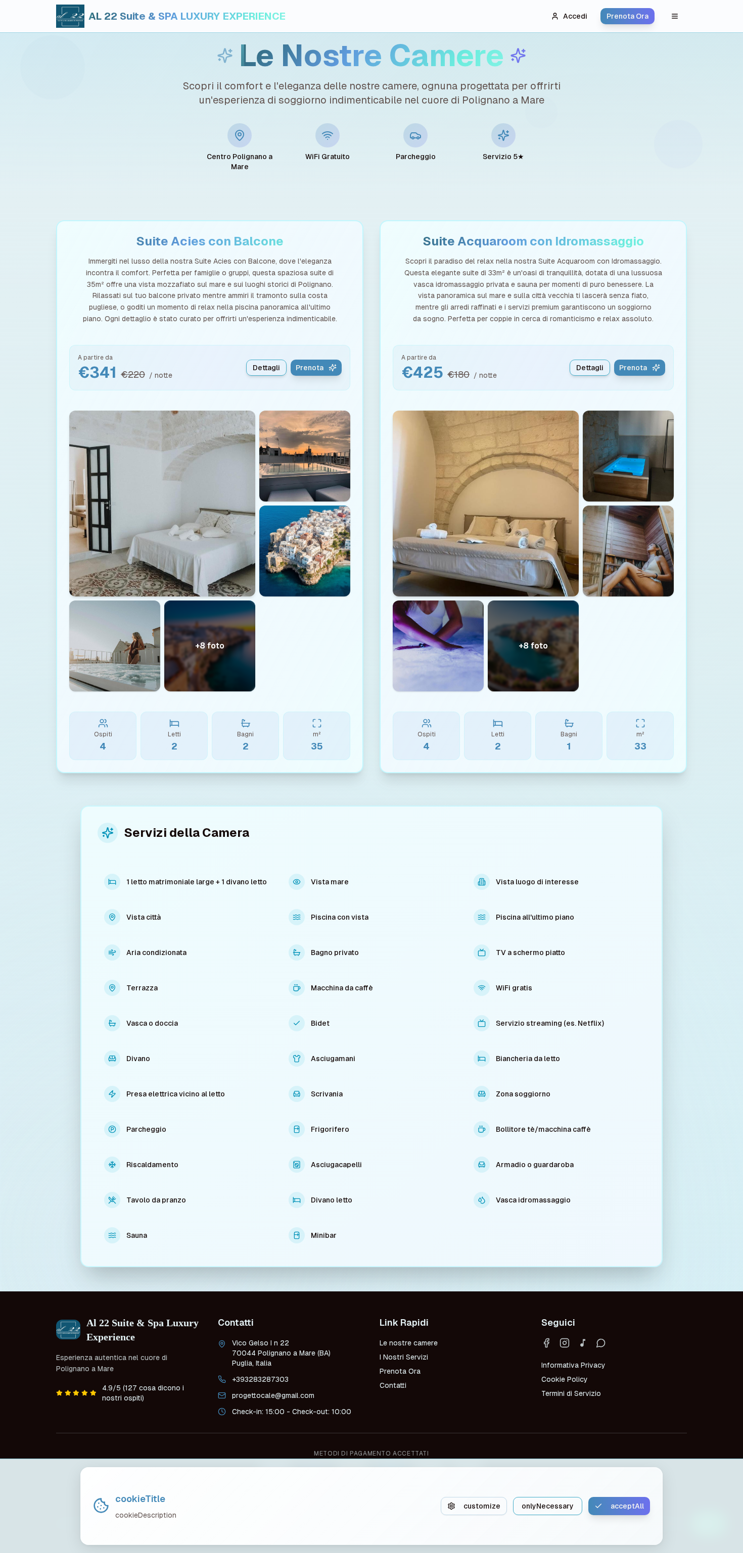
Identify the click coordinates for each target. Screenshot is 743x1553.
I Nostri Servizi (404, 1357)
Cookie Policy (564, 1379)
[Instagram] (565, 1343)
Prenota (309, 368)
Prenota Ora (627, 16)
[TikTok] (583, 1343)
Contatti (393, 1385)
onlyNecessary (548, 1506)
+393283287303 (260, 1379)
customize (481, 1506)
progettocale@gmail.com (273, 1395)
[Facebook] (546, 1343)
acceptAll (627, 1506)
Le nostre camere (409, 1343)
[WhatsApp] (601, 1343)
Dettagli (266, 368)
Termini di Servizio (571, 1393)
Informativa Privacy (573, 1365)
